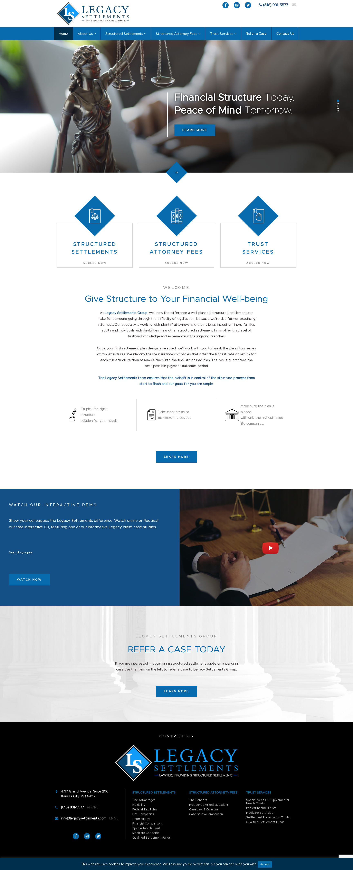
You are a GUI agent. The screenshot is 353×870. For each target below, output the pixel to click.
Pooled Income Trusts (261, 808)
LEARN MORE (194, 130)
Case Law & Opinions (203, 809)
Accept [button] (265, 864)
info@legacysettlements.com (83, 818)
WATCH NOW (29, 579)
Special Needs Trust (146, 828)
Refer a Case (256, 33)
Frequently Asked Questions (209, 805)
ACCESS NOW (95, 263)
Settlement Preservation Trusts (268, 817)
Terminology (141, 819)
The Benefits (198, 800)
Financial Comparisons (147, 823)
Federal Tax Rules (144, 809)
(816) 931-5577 (275, 5)
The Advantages (143, 800)
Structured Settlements (124, 33)
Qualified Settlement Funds (151, 837)
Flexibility (138, 805)
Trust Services (221, 33)
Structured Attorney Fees (176, 33)
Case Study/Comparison (206, 814)
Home (63, 33)
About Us (85, 33)
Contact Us (285, 33)
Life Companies (143, 814)
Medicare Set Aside (146, 833)
